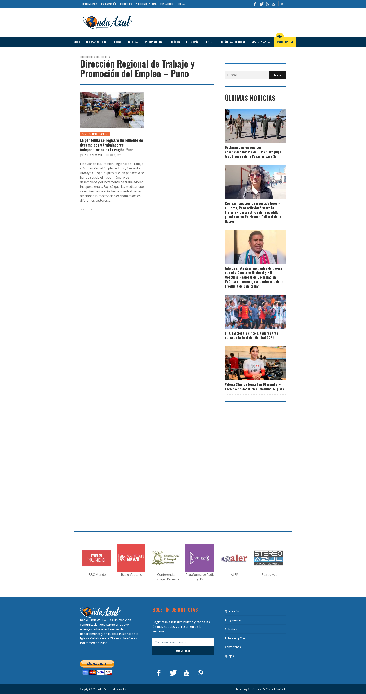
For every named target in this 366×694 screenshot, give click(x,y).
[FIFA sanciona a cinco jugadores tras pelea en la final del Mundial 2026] (249, 312)
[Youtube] (267, 4)
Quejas (229, 656)
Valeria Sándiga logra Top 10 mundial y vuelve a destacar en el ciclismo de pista (254, 386)
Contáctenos (233, 647)
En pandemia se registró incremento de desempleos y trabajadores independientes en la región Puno (111, 145)
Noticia (93, 134)
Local (84, 134)
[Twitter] (261, 4)
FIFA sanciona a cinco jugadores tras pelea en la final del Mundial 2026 (251, 335)
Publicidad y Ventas (237, 638)
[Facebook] (255, 4)
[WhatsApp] (274, 4)
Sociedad (104, 134)
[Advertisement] (210, 22)
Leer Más (85, 209)
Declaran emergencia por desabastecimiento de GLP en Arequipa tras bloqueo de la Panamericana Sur (253, 152)
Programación (233, 620)
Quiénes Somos (235, 611)
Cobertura (231, 629)
